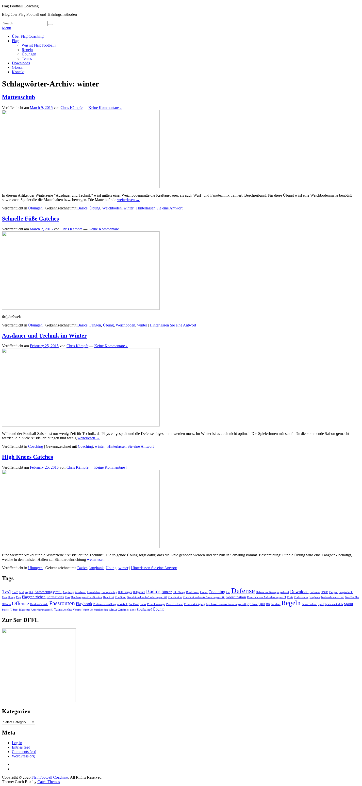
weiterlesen (128, 200)
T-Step (14, 609)
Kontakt (18, 72)
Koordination (236, 597)
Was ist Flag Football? (39, 45)
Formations (55, 597)
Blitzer (167, 592)
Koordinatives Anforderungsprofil (266, 597)
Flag (15, 41)
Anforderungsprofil (48, 592)
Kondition (120, 597)
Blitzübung (179, 592)
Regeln (27, 50)
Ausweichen (93, 592)
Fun (67, 597)
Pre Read (134, 604)
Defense (243, 591)
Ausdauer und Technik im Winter (44, 335)
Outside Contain (39, 604)
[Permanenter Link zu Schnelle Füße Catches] (81, 308)
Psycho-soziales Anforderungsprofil (226, 604)
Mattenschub (18, 97)
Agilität (29, 592)
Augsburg (68, 592)
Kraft (290, 597)
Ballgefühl (139, 592)
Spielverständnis (334, 604)
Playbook (84, 603)
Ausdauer (80, 592)
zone (133, 609)
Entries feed (21, 747)
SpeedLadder (309, 604)
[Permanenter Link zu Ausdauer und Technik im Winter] (81, 425)
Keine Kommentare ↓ (105, 107)
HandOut (108, 597)
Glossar (18, 67)
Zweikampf (144, 609)
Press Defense (174, 604)
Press (143, 604)
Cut (228, 592)
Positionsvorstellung (104, 604)
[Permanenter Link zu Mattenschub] (81, 187)
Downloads (21, 63)
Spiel (321, 604)
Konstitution (175, 597)
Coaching (35, 446)
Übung (94, 208)
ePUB (324, 592)
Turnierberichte (63, 609)
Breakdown (192, 592)
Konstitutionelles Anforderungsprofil (204, 597)
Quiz (262, 604)
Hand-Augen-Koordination (86, 597)
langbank (96, 568)
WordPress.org (23, 756)
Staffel (5, 609)
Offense (20, 603)
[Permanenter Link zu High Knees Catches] (81, 547)
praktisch (122, 604)
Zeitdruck (123, 609)
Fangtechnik (346, 592)
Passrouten (62, 603)
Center (204, 592)
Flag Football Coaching (20, 6)
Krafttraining (301, 597)
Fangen (95, 325)
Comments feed (24, 752)
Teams (27, 58)
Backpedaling (109, 592)
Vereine (77, 609)
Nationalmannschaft (332, 597)
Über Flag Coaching (28, 36)
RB (268, 604)
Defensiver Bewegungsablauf (272, 592)
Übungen (29, 54)
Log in (17, 743)
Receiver (275, 604)
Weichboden (112, 208)
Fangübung (8, 597)
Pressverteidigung (194, 604)
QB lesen (252, 604)
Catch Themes (48, 782)
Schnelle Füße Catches (30, 218)
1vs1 (6, 591)
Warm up (87, 609)
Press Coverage (156, 604)
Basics (82, 208)
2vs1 (21, 592)
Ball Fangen (125, 592)
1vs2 (15, 592)
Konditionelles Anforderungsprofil (147, 597)
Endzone (315, 592)
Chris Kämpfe (71, 107)
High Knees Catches (27, 457)
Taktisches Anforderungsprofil (36, 609)
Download (299, 591)
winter (128, 208)
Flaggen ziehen (34, 597)
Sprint (348, 604)
